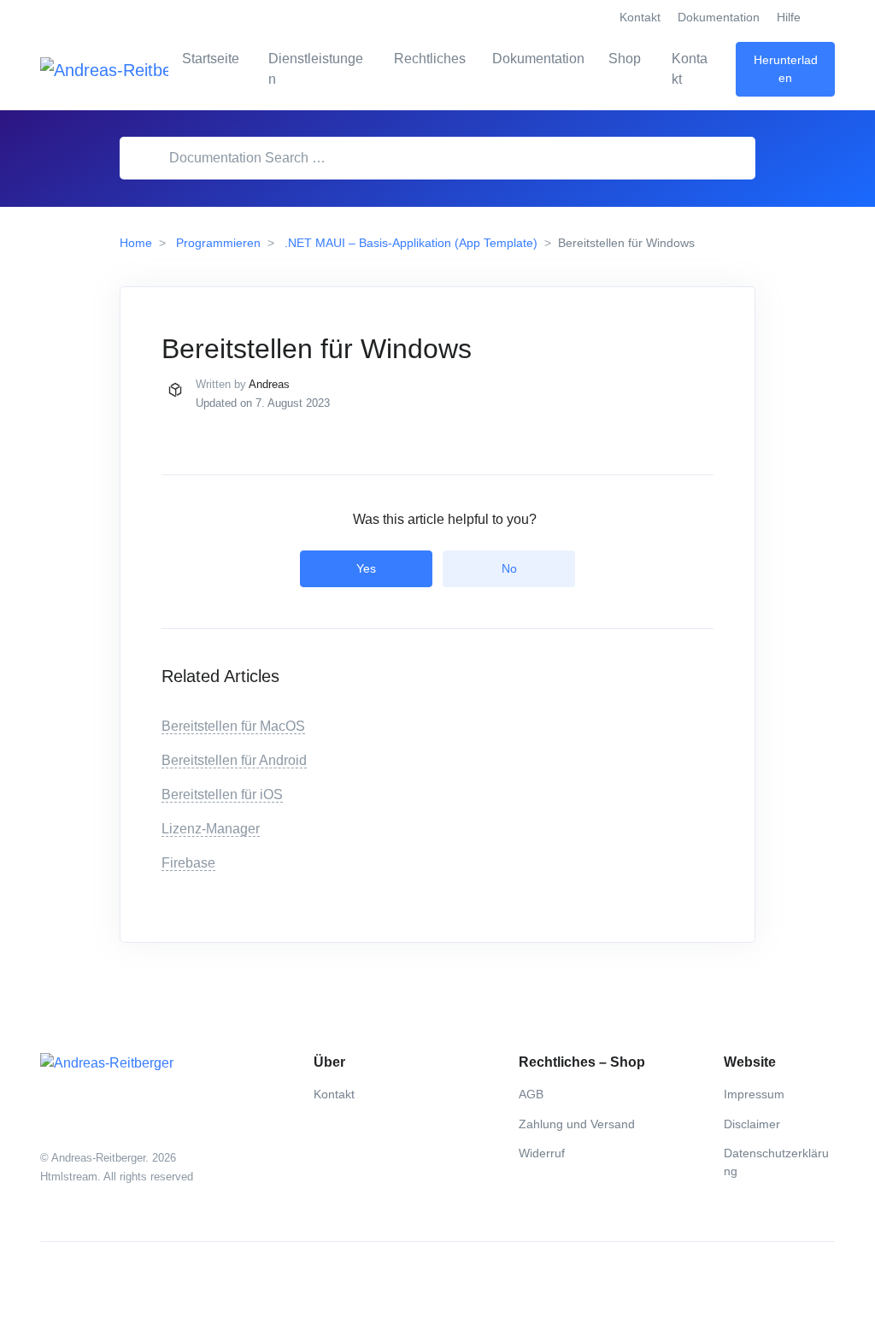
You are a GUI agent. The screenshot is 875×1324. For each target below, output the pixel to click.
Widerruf (542, 1153)
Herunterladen (786, 69)
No (509, 568)
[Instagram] (91, 1283)
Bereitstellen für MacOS (233, 726)
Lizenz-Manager (210, 828)
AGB (531, 1094)
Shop (624, 58)
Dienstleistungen (315, 68)
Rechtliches (430, 58)
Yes (366, 568)
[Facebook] (54, 1283)
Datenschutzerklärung (776, 1162)
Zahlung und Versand (577, 1124)
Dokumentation (719, 17)
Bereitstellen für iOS (222, 794)
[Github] (129, 1283)
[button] (824, 18)
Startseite (210, 58)
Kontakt (640, 17)
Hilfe (789, 17)
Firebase (188, 863)
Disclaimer (752, 1124)
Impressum (754, 1094)
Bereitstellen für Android (234, 760)
